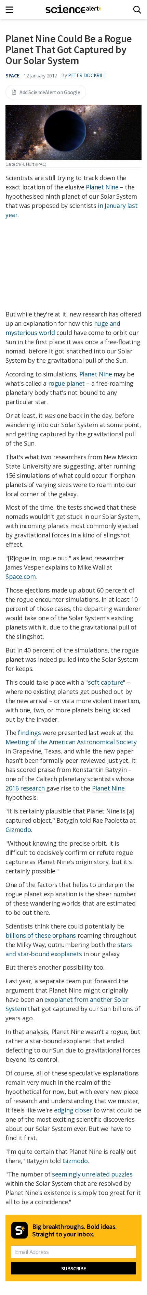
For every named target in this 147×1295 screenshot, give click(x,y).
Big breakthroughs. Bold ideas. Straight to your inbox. (74, 1230)
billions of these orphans (40, 935)
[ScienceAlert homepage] (74, 9)
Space (12, 75)
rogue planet (66, 383)
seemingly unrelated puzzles (92, 1174)
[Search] (137, 9)
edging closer (73, 1110)
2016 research (25, 788)
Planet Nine (102, 187)
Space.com (20, 576)
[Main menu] (11, 9)
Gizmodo (18, 829)
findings (29, 733)
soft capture (105, 682)
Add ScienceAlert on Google (49, 92)
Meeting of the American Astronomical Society (70, 742)
